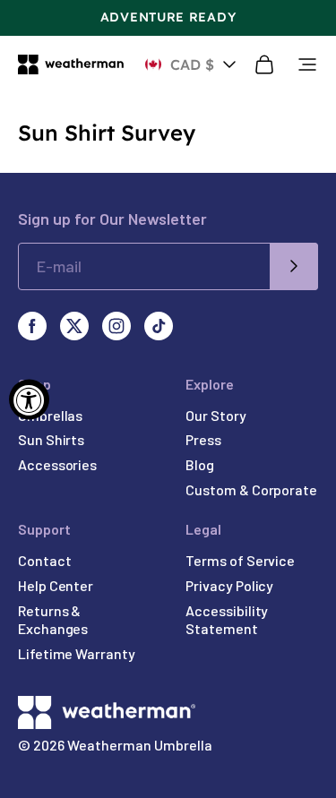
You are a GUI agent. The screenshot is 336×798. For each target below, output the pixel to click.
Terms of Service (240, 560)
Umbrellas (50, 415)
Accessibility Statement (226, 620)
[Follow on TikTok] (158, 326)
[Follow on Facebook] (32, 326)
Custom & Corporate (251, 489)
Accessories (57, 464)
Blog (199, 464)
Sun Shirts (51, 439)
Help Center (55, 585)
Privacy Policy (229, 585)
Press (203, 439)
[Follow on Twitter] (74, 326)
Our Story (215, 415)
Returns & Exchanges (53, 620)
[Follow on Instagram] (116, 326)
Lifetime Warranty (76, 653)
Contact (44, 560)
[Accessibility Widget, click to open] (29, 399)
